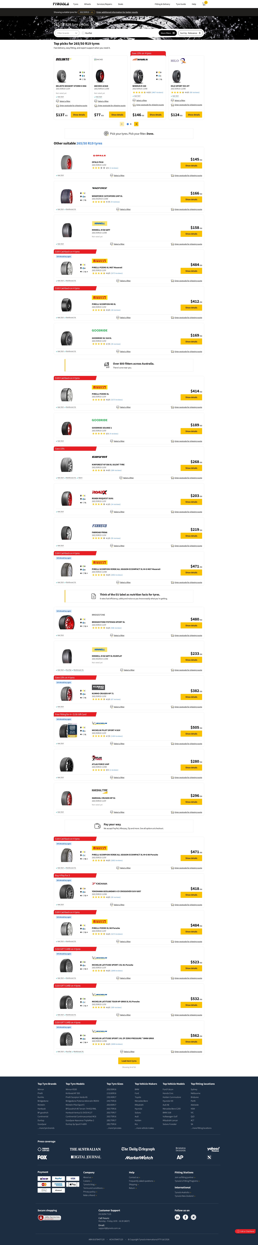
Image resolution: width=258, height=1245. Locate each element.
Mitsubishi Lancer (170, 1120)
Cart (206, 3)
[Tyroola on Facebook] (185, 1217)
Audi (137, 1116)
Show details (79, 114)
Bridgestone (43, 1100)
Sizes (73, 20)
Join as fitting (184, 1177)
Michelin (41, 1104)
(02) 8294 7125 (104, 1214)
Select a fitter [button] (65, 101)
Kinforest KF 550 (73, 1093)
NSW (193, 1108)
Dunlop (41, 1120)
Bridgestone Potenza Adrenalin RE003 (82, 1100)
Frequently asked (141, 1180)
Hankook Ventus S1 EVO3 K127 (79, 1112)
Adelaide (195, 1104)
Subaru (138, 1112)
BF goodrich (43, 1112)
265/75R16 (111, 1116)
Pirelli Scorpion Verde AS (76, 1097)
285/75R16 (111, 1124)
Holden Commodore (172, 1097)
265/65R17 (111, 1104)
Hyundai (138, 1108)
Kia (136, 1124)
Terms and (93, 1188)
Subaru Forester (170, 1124)
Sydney (194, 1089)
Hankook (42, 1108)
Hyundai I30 (168, 1100)
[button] (83, 75)
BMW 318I (167, 1112)
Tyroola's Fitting (186, 1180)
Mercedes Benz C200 (172, 1108)
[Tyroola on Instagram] (193, 1217)
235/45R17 (111, 1097)
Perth (193, 1100)
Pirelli (40, 1093)
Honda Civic (168, 1093)
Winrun (41, 1089)
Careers (86, 1180)
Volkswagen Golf (170, 1116)
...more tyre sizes (114, 1128)
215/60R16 (111, 1093)
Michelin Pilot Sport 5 (75, 1104)
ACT (192, 1120)
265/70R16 (111, 1108)
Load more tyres (129, 1060)
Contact (133, 1177)
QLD (192, 1116)
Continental (43, 1116)
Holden (138, 1120)
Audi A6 (166, 1104)
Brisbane (195, 1097)
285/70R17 (111, 1120)
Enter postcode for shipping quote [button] (73, 105)
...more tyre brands (46, 1128)
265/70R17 (111, 1112)
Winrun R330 (71, 1089)
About (87, 1177)
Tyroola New (184, 1196)
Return (132, 1188)
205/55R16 (111, 1089)
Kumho (41, 1097)
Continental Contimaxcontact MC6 (81, 1116)
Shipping (133, 1184)
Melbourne (195, 1093)
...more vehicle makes (144, 1128)
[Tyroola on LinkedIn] (177, 1217)
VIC (192, 1112)
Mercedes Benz (141, 1100)
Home (56, 20)
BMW (137, 1089)
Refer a (89, 1195)
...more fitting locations (201, 1128)
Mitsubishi (139, 1104)
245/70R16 (111, 1100)
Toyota (138, 1097)
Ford (137, 1093)
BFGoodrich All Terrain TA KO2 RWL (81, 1108)
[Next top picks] (136, 124)
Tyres (64, 20)
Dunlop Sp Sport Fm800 (76, 1124)
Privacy (89, 1191)
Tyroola (88, 1184)
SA (192, 1124)
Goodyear (42, 1124)
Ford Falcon (168, 1089)
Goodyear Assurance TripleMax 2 (80, 1120)
